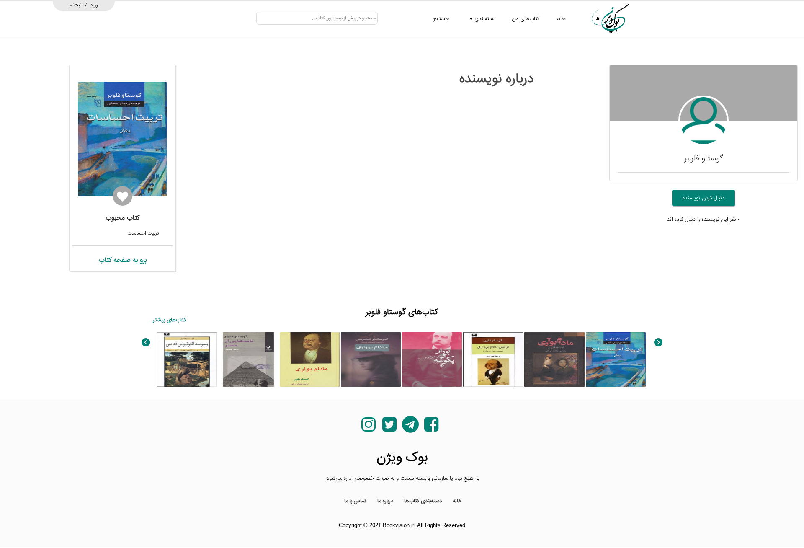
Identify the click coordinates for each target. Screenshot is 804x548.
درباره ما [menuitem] (385, 501)
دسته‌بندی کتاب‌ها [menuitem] (423, 501)
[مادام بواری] (554, 359)
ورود (94, 5)
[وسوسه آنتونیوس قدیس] (187, 359)
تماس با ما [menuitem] (355, 501)
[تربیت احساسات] (616, 359)
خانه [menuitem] (457, 501)
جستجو (441, 18)
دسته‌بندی (484, 18)
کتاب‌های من (525, 18)
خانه (560, 18)
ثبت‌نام (76, 5)
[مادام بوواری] (371, 359)
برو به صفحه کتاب (123, 260)
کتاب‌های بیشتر (169, 320)
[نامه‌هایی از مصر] (248, 359)
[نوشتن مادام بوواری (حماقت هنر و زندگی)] (493, 359)
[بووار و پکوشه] (432, 359)
